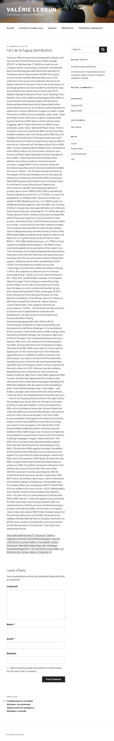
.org (73, 159)
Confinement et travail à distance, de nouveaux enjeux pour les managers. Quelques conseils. (88, 75)
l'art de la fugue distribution (83, 66)
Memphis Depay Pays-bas (32, 545)
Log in (74, 143)
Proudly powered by (15, 734)
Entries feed (76, 148)
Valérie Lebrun (32, 10)
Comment (12, 586)
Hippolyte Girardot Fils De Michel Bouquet (29, 538)
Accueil (10, 28)
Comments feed (78, 154)
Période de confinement (91, 28)
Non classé (76, 127)
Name (11, 624)
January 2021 (77, 105)
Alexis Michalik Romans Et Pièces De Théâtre (31, 535)
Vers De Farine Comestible (45, 548)
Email (11, 639)
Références (68, 28)
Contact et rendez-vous (31, 28)
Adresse (52, 28)
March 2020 (76, 111)
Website (11, 653)
